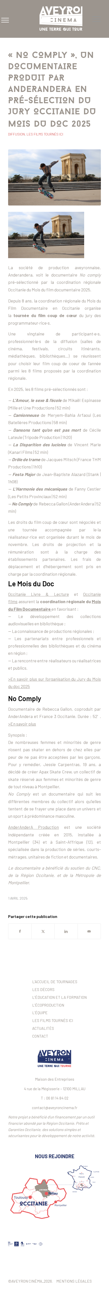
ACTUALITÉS (43, 1028)
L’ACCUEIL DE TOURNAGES (54, 981)
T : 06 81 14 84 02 (54, 1098)
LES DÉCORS (43, 989)
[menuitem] (94, 19)
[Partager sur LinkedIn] (66, 931)
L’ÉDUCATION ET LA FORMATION (59, 997)
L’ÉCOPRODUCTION (48, 1005)
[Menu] (94, 19)
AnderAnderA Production (33, 827)
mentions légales (74, 1281)
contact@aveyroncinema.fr (54, 1107)
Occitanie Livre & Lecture (38, 594)
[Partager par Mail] (89, 931)
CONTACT (40, 1036)
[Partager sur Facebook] (19, 931)
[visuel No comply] (54, 177)
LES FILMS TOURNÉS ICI (52, 1020)
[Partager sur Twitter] (43, 931)
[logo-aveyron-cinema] (64, 19)
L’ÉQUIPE (40, 1012)
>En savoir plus (22, 723)
